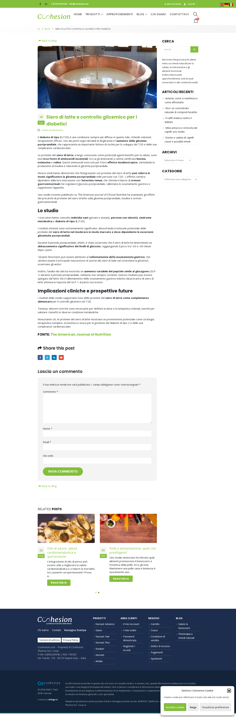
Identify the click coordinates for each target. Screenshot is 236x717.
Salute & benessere (52, 130)
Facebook (40, 357)
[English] (222, 4)
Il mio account (173, 4)
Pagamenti (157, 652)
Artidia (99, 661)
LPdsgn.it (53, 699)
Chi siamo (158, 14)
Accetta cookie (175, 707)
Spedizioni (156, 658)
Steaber (100, 648)
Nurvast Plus (103, 642)
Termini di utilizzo (49, 640)
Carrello (155, 624)
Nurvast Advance (105, 624)
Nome (47, 428)
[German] (226, 4)
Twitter (47, 357)
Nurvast (100, 655)
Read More (59, 583)
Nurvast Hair (103, 636)
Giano (99, 630)
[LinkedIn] (46, 4)
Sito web (48, 455)
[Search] (194, 49)
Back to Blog (49, 40)
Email (61, 357)
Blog (140, 14)
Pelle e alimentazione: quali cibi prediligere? (132, 550)
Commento (50, 391)
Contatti (56, 630)
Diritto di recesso (160, 646)
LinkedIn (54, 357)
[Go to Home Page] (39, 29)
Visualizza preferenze (215, 707)
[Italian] (231, 4)
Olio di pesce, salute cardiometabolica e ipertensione (62, 552)
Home (78, 14)
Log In (191, 4)
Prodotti (93, 14)
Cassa (154, 630)
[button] (229, 690)
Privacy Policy (70, 640)
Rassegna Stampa (75, 630)
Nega (193, 707)
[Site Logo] (54, 16)
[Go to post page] (66, 528)
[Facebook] (40, 4)
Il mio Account (131, 624)
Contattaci (179, 14)
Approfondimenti (119, 14)
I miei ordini (129, 630)
